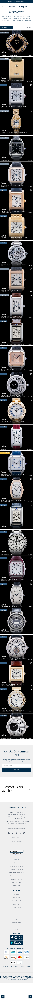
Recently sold (16, 900)
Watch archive (16, 907)
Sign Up (16, 769)
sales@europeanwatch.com (16, 828)
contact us (28, 20)
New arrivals (16, 897)
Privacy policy (16, 837)
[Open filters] (2, 996)
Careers (16, 926)
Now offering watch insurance (16, 1)
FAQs (16, 844)
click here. (23, 22)
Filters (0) (5, 27)
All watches (16, 894)
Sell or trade (16, 904)
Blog (16, 916)
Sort (28, 27)
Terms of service (16, 841)
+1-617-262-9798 (16, 826)
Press (16, 929)
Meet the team (16, 922)
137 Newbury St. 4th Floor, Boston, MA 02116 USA (16, 818)
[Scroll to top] (30, 996)
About (16, 919)
